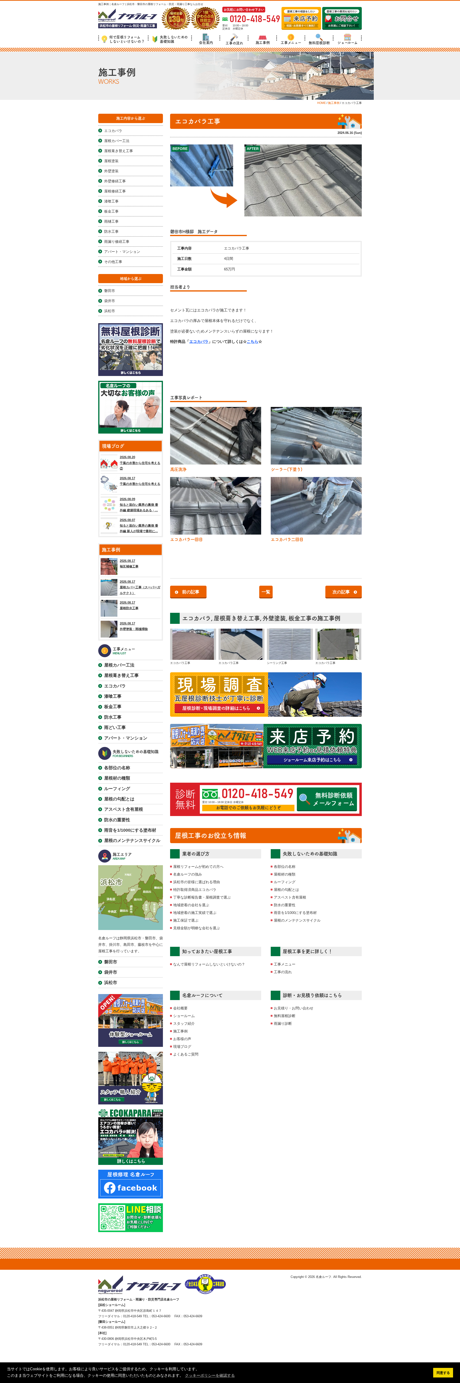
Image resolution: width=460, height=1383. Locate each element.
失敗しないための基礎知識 (174, 39)
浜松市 (109, 311)
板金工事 (299, 618)
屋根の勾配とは (286, 890)
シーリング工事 (277, 663)
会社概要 (180, 1008)
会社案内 (206, 42)
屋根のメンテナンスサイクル (297, 920)
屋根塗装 (111, 161)
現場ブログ (182, 1046)
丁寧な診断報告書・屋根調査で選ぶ (202, 897)
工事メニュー (291, 42)
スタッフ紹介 (184, 1023)
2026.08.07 (139, 525)
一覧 (266, 592)
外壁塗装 (274, 618)
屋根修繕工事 (115, 191)
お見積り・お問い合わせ (293, 1008)
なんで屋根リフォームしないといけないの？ (209, 964)
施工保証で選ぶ (185, 920)
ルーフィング (284, 882)
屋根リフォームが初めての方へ (198, 866)
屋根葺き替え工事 (237, 618)
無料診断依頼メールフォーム (334, 799)
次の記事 (341, 592)
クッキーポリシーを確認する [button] (210, 1375)
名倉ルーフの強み (187, 874)
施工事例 (263, 42)
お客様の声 (182, 1039)
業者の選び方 (195, 853)
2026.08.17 (140, 481)
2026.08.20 (140, 462)
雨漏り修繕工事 (116, 241)
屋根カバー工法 (116, 141)
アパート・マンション (122, 252)
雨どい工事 (115, 727)
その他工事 (113, 262)
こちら (252, 342)
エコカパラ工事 (180, 663)
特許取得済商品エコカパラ (194, 890)
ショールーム (347, 42)
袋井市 (109, 301)
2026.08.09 (139, 504)
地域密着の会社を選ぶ (191, 905)
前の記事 (190, 592)
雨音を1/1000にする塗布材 (295, 913)
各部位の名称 (284, 866)
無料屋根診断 (319, 43)
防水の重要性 (284, 905)
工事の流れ (234, 43)
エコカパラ (198, 342)
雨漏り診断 (283, 1023)
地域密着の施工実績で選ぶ (194, 913)
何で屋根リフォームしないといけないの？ (126, 39)
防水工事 (111, 231)
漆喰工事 (111, 201)
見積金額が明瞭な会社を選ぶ (196, 928)
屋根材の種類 (284, 874)
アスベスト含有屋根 (290, 897)
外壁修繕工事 (115, 181)
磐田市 (109, 291)
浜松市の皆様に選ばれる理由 (196, 882)
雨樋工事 (111, 221)
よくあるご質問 (185, 1054)
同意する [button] (443, 1373)
